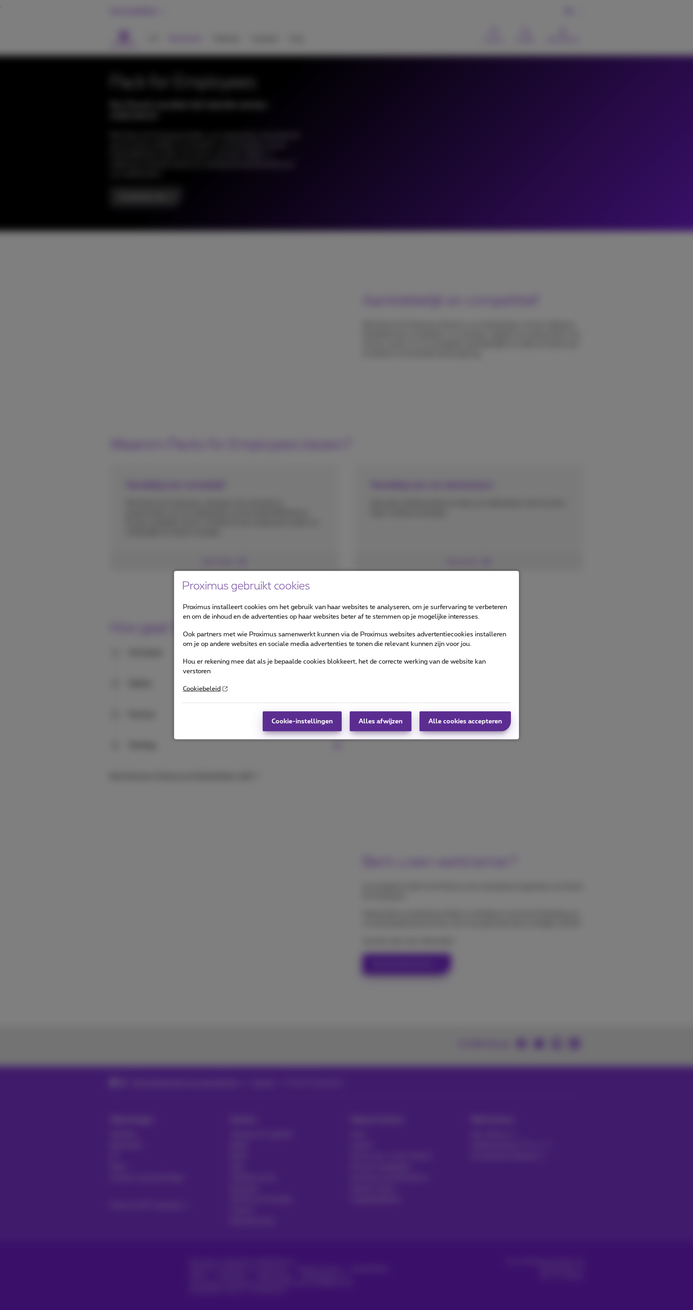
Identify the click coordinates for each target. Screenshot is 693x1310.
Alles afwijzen (381, 721)
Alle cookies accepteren (465, 721)
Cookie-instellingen (302, 721)
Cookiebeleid (202, 689)
